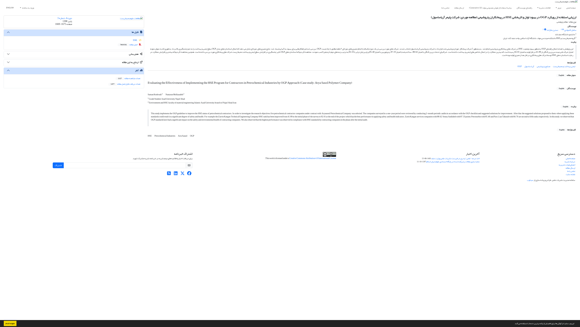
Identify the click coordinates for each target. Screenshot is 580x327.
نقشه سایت (570, 174)
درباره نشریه (570, 162)
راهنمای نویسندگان (524, 8)
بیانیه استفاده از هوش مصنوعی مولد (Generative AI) (490, 8)
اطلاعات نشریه (545, 8)
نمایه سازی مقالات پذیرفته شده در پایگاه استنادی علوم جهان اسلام (453, 162)
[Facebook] (189, 174)
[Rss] (169, 174)
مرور (559, 8)
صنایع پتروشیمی (543, 66)
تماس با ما (445, 8)
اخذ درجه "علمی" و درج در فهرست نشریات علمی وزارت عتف (455, 158)
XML (135, 40)
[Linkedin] (175, 174)
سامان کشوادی (570, 30)
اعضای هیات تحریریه (567, 165)
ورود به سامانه (28, 8)
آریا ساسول (529, 66)
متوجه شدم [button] (10, 323)
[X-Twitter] (182, 174)
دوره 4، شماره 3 (64, 18)
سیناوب (530, 180)
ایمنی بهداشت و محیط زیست (564, 66)
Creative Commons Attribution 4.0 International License (312, 158)
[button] (513, 323)
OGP (519, 66)
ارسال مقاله (459, 8)
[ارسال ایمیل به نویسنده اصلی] (563, 29)
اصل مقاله (129, 45)
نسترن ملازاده (552, 30)
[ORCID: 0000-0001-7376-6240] (545, 29)
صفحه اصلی (571, 8)
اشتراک (58, 165)
